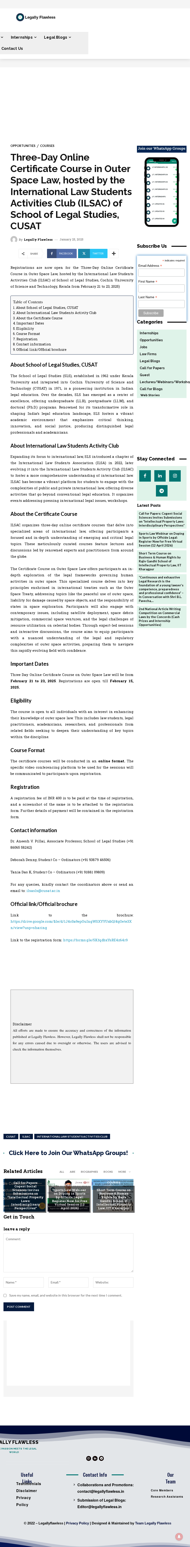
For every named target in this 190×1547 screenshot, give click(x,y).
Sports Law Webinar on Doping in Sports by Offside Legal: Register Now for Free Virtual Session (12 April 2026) (69, 1199)
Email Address (150, 265)
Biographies (89, 1171)
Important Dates (30, 323)
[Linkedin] (160, 476)
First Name (147, 281)
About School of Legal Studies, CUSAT (47, 307)
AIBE (72, 1171)
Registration (27, 339)
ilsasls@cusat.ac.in (43, 890)
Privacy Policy (77, 1523)
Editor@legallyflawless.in (99, 1506)
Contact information (33, 344)
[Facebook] (145, 476)
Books (108, 1171)
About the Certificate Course (39, 318)
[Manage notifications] (179, 1536)
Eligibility (25, 328)
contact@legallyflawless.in (100, 1491)
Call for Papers (25, 1175)
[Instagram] (174, 476)
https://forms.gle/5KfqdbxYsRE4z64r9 (95, 940)
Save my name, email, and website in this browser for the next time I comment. (65, 1295)
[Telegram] (161, 491)
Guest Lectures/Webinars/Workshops (76, 1184)
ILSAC (26, 1136)
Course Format (28, 333)
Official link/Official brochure (41, 349)
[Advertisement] (95, 102)
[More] (114, 253)
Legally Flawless (38, 239)
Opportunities (22, 145)
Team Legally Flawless (153, 1523)
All (62, 1171)
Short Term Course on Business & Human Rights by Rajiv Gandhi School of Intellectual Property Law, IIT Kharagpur (113, 1199)
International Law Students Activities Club (72, 1136)
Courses (47, 145)
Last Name (147, 297)
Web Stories (148, 395)
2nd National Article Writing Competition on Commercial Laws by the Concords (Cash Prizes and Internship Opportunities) (160, 617)
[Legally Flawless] (14, 239)
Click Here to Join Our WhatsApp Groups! (68, 1153)
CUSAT (11, 1136)
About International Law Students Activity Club (56, 313)
